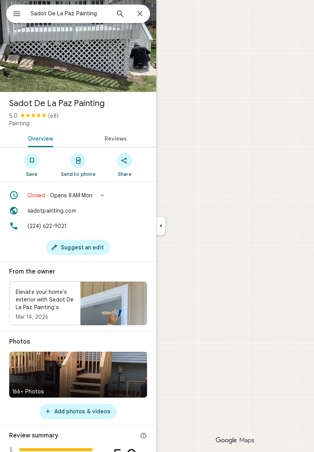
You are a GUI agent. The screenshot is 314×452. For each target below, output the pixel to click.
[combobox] (70, 13)
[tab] (39, 138)
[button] (78, 195)
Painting (19, 123)
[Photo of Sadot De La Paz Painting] (78, 46)
